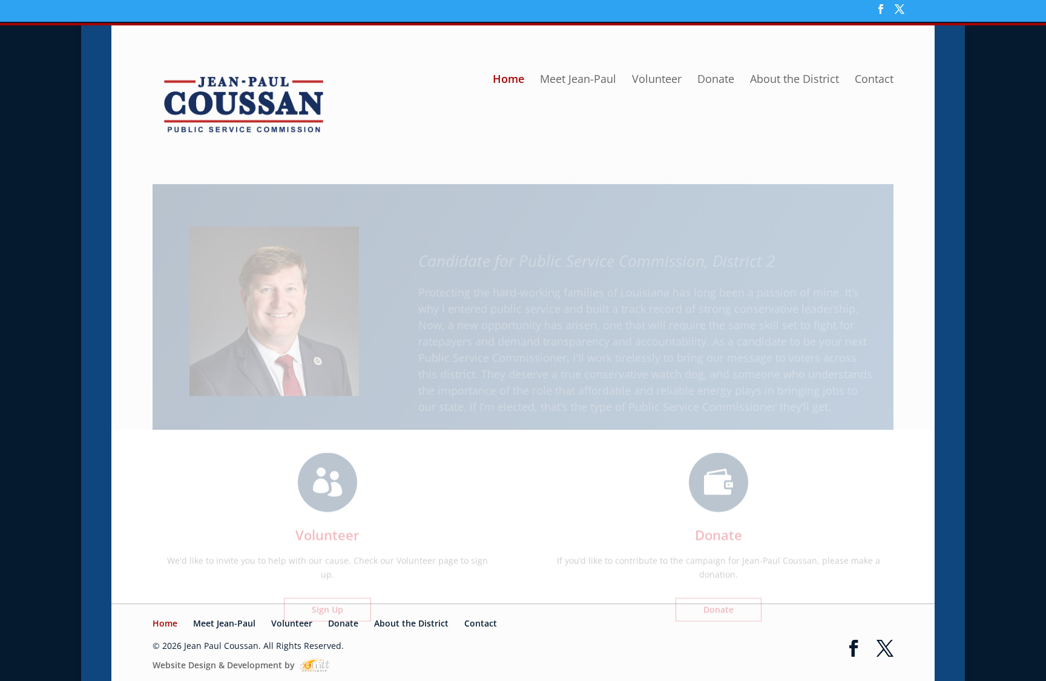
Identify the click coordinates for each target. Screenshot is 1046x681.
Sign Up (327, 587)
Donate (715, 80)
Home (508, 80)
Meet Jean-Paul (578, 80)
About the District (794, 80)
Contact (874, 80)
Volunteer (657, 80)
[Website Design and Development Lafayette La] (313, 665)
